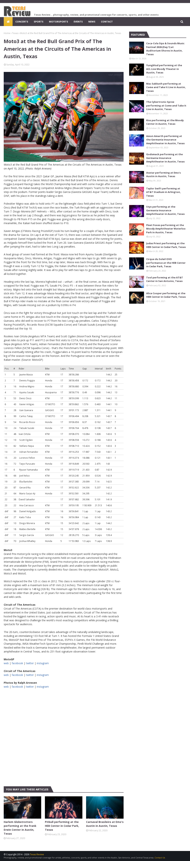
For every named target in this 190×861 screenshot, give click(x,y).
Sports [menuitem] (38, 21)
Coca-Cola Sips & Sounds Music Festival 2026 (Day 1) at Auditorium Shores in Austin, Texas (165, 49)
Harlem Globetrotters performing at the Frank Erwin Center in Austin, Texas (20, 827)
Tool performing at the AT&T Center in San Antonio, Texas (164, 279)
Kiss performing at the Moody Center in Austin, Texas (165, 122)
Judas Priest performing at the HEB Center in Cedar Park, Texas (166, 245)
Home (7, 33)
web (6, 663)
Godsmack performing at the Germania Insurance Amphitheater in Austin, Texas (165, 158)
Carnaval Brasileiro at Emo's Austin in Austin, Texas (105, 824)
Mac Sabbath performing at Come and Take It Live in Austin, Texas (166, 87)
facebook (17, 663)
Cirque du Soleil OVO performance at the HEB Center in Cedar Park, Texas (166, 262)
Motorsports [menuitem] (58, 21)
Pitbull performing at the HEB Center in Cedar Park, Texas (62, 825)
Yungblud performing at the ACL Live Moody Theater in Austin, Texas (164, 69)
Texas (15, 33)
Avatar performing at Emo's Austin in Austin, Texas (163, 174)
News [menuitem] (91, 21)
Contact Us (160, 857)
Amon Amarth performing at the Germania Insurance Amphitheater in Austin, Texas (165, 139)
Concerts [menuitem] (21, 21)
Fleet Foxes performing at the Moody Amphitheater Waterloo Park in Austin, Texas (166, 228)
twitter (30, 663)
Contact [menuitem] (107, 21)
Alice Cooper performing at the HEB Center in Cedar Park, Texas (166, 295)
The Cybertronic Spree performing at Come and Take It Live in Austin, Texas (166, 105)
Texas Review (37, 854)
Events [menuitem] (78, 21)
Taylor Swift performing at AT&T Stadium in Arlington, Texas (163, 192)
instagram (43, 663)
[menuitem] (8, 21)
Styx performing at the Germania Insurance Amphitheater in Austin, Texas (165, 210)
